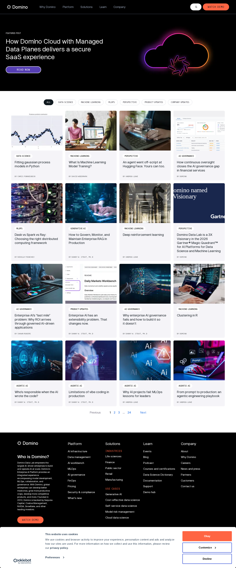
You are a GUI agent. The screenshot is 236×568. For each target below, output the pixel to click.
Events (147, 451)
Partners (186, 474)
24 (129, 412)
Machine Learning (91, 102)
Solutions (87, 6)
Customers (187, 480)
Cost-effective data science (122, 499)
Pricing (72, 486)
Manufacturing (114, 479)
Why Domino (47, 6)
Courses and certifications (159, 468)
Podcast (148, 462)
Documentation (152, 480)
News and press (190, 468)
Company (119, 6)
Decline (207, 558)
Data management (79, 456)
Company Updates (180, 102)
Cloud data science (117, 517)
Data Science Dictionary (158, 474)
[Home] (17, 7)
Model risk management (119, 511)
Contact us (187, 486)
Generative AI (113, 494)
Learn (103, 6)
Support (148, 486)
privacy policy (59, 547)
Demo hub (149, 492)
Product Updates (154, 102)
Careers (186, 462)
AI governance (76, 474)
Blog (146, 456)
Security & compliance (81, 492)
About (184, 451)
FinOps (72, 480)
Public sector (113, 468)
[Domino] (35, 443)
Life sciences (113, 456)
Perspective (130, 102)
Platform (68, 6)
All (48, 102)
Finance (110, 462)
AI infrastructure (77, 451)
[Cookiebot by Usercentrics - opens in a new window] (22, 561)
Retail (108, 473)
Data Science (65, 102)
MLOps (111, 102)
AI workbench (76, 462)
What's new (75, 497)
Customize (205, 547)
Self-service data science (121, 505)
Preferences (52, 557)
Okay (207, 536)
